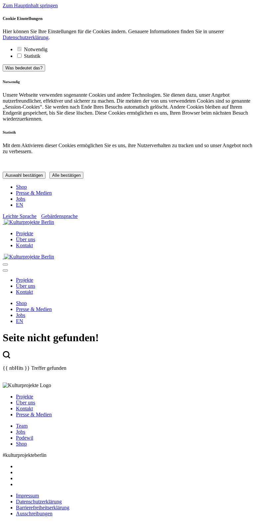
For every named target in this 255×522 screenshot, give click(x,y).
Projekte (24, 233)
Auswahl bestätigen (24, 175)
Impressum (27, 495)
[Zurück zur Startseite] (127, 222)
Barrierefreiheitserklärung (42, 507)
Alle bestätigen (66, 175)
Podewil (24, 438)
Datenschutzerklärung (25, 37)
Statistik (32, 56)
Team (22, 426)
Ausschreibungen (34, 513)
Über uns (25, 239)
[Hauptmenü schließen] (5, 270)
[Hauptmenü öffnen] (5, 264)
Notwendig (35, 49)
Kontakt (24, 245)
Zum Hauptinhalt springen (30, 5)
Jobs (20, 199)
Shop (21, 187)
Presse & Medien (34, 193)
